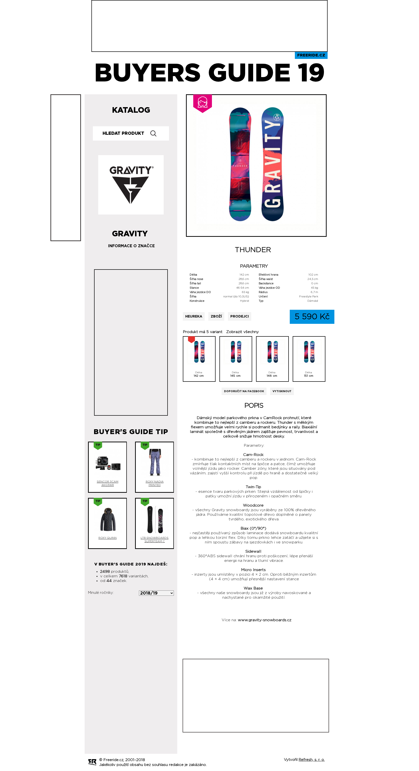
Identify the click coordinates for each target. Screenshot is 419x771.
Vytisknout (282, 391)
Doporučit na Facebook (244, 391)
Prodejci (239, 316)
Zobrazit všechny (242, 332)
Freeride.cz (311, 55)
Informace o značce (131, 246)
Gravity (130, 232)
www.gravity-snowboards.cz (264, 620)
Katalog (131, 110)
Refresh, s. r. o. (312, 760)
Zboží (216, 316)
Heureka (193, 316)
